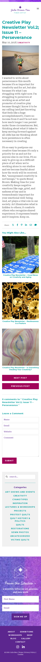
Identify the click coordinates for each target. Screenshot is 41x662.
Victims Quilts (20, 540)
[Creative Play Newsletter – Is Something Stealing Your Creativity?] (20, 365)
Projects (20, 511)
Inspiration (20, 503)
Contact (20, 642)
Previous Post (20, 386)
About (11, 632)
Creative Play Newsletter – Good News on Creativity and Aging (20, 276)
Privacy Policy (29, 652)
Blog (13, 639)
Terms (21, 652)
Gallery (25, 639)
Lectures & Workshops (20, 507)
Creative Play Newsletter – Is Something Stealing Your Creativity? (20, 369)
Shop (30, 635)
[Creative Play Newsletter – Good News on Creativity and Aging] (20, 272)
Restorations (20, 528)
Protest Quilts (20, 514)
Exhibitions (26, 632)
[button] (38, 9)
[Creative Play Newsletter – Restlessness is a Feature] (20, 318)
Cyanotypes (20, 499)
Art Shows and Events (20, 492)
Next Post (20, 378)
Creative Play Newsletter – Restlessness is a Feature (20, 322)
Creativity (24, 43)
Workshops (15, 635)
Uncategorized (20, 536)
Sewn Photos (20, 532)
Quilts (20, 525)
